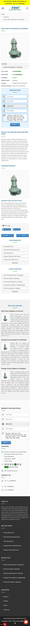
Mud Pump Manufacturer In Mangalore (13, 275)
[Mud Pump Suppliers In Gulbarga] (15, 47)
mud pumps (7, 229)
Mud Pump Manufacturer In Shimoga (13, 281)
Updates (6, 17)
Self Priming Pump (8, 253)
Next (24, 235)
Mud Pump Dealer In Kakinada (11, 278)
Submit (14, 124)
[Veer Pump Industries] (15, 8)
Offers (5, 64)
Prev (6, 235)
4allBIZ (21, 621)
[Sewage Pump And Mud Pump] (15, 184)
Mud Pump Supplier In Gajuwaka (12, 288)
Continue (6, 335)
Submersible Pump (8, 246)
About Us (6, 596)
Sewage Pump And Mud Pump (11, 200)
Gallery (5, 605)
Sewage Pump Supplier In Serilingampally (14, 285)
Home (3, 14)
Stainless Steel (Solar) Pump (11, 259)
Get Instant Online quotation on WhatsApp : (15, 2)
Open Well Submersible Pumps (11, 249)
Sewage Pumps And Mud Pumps (12, 256)
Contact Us (7, 609)
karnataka (17, 229)
